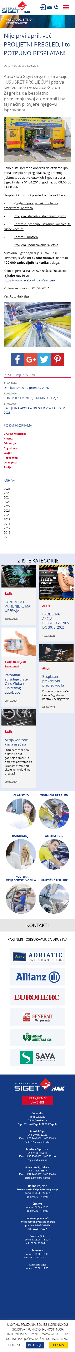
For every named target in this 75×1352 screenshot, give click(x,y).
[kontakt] (49, 7)
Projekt (8, 438)
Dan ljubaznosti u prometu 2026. (27, 388)
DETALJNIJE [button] (34, 1345)
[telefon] (56, 7)
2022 (7, 506)
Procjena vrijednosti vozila (21, 878)
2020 (7, 515)
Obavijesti (10, 462)
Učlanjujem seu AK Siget (37, 1100)
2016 (7, 532)
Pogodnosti (11, 457)
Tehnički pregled (54, 795)
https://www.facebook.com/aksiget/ (29, 280)
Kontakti (37, 925)
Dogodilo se (11, 448)
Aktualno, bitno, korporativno (19, 21)
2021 (7, 510)
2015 (7, 537)
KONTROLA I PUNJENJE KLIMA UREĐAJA (31, 398)
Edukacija (10, 443)
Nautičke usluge (54, 880)
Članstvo (21, 795)
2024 (7, 497)
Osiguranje (21, 836)
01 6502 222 (38, 1116)
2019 (7, 519)
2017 (7, 528)
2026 (7, 489)
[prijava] (43, 7)
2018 (7, 524)
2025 (7, 493)
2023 (7, 502)
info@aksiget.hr (38, 1120)
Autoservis (54, 836)
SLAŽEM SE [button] (58, 1345)
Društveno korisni (15, 434)
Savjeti (8, 453)
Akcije (7, 467)
